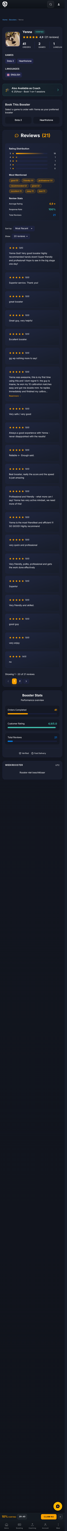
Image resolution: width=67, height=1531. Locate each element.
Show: (8, 236)
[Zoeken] (50, 4)
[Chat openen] (57, 1506)
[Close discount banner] (60, 1516)
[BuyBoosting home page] (4, 4)
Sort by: (8, 228)
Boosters (13, 20)
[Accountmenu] (58, 4)
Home (4, 20)
